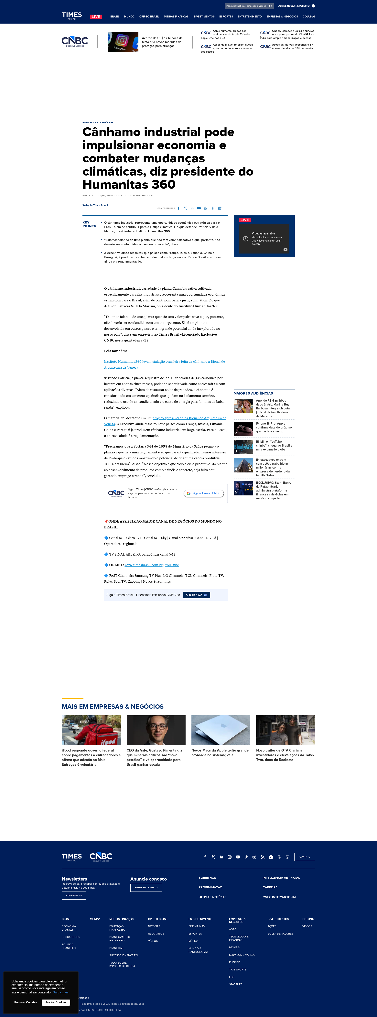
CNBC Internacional (279, 897)
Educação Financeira (117, 928)
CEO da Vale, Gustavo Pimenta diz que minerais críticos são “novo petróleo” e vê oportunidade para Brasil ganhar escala (154, 757)
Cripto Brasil (149, 16)
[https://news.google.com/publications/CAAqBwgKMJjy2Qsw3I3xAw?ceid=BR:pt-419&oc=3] (271, 857)
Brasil (114, 16)
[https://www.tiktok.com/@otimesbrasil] (246, 857)
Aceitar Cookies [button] (56, 1002)
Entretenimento (250, 16)
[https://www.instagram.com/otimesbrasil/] (230, 857)
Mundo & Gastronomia (198, 950)
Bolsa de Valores (280, 933)
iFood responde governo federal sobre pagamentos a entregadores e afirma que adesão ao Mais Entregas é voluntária (91, 757)
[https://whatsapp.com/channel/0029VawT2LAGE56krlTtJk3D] (287, 857)
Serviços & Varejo (242, 955)
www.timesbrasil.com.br (144, 565)
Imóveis (234, 947)
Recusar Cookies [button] (25, 1002)
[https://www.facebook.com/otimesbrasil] (205, 857)
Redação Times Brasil (95, 205)
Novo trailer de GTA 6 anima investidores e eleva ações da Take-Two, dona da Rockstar (285, 755)
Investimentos (204, 16)
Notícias (154, 926)
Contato (304, 856)
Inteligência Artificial (281, 878)
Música (193, 941)
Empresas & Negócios (282, 16)
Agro (233, 929)
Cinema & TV (196, 926)
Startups (235, 984)
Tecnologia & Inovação (239, 938)
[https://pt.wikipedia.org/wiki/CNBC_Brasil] (254, 857)
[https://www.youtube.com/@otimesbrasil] (238, 857)
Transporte (237, 969)
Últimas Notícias (213, 897)
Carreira (270, 887)
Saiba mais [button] (61, 992)
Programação (210, 887)
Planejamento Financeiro (119, 938)
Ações (272, 926)
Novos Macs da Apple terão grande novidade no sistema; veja (220, 752)
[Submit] (270, 6)
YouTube (172, 565)
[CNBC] (75, 41)
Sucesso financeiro (123, 955)
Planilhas (116, 948)
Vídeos (153, 941)
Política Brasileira (69, 946)
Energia (234, 962)
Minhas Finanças (176, 16)
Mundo (129, 16)
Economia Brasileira (69, 928)
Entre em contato (146, 887)
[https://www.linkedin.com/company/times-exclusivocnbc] (221, 857)
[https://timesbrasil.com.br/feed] (263, 857)
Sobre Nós (207, 878)
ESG (231, 977)
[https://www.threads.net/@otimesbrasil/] (279, 857)
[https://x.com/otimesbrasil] (213, 857)
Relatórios (156, 933)
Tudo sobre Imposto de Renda (122, 964)
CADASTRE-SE (74, 895)
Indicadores (71, 937)
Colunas (309, 16)
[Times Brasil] (72, 16)
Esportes (226, 16)
